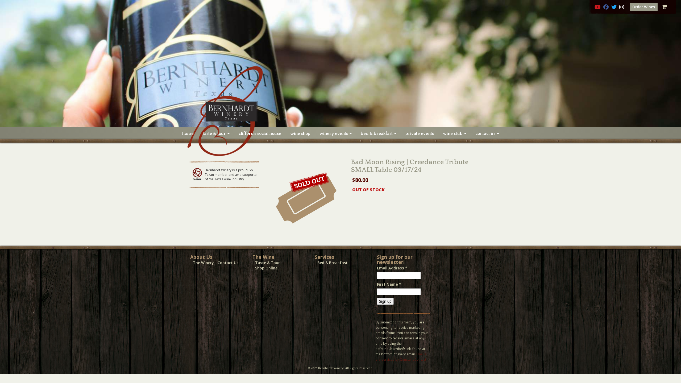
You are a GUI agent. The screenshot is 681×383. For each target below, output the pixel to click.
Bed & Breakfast (332, 262)
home (188, 133)
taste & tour (215, 133)
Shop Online (266, 267)
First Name (389, 284)
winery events (334, 133)
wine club (453, 133)
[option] (340, 63)
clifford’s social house (260, 133)
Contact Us (228, 262)
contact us (485, 133)
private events (419, 133)
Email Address (392, 267)
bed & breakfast (377, 133)
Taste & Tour (267, 262)
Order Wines (643, 6)
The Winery (203, 262)
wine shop (300, 133)
